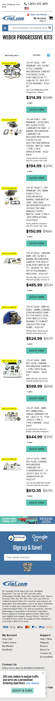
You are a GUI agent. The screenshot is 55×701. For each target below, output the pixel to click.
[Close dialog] (47, 673)
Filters (36, 55)
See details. (37, 683)
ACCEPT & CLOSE (26, 690)
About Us (45, 649)
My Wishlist (7, 646)
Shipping (44, 642)
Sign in (43, 21)
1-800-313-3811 (38, 4)
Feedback (7, 649)
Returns (44, 646)
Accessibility (46, 656)
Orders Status (9, 642)
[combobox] (30, 28)
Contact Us (45, 653)
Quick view (36, 109)
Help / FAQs (46, 639)
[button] (48, 55)
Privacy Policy (32, 616)
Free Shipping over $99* (11, 5)
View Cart (7, 639)
